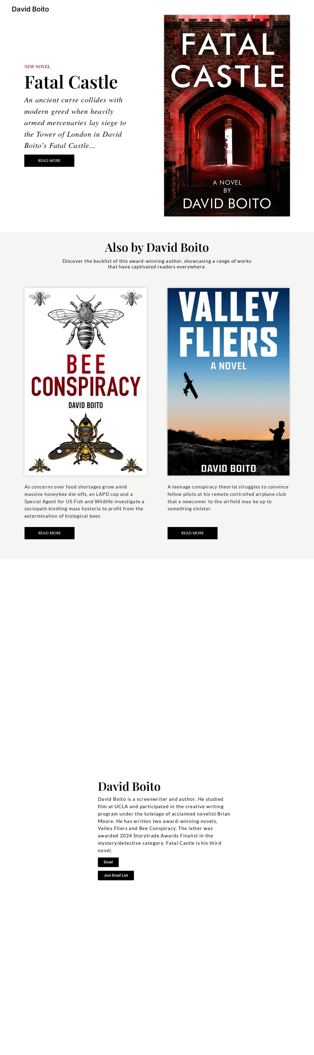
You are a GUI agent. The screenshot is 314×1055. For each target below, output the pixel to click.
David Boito (30, 9)
